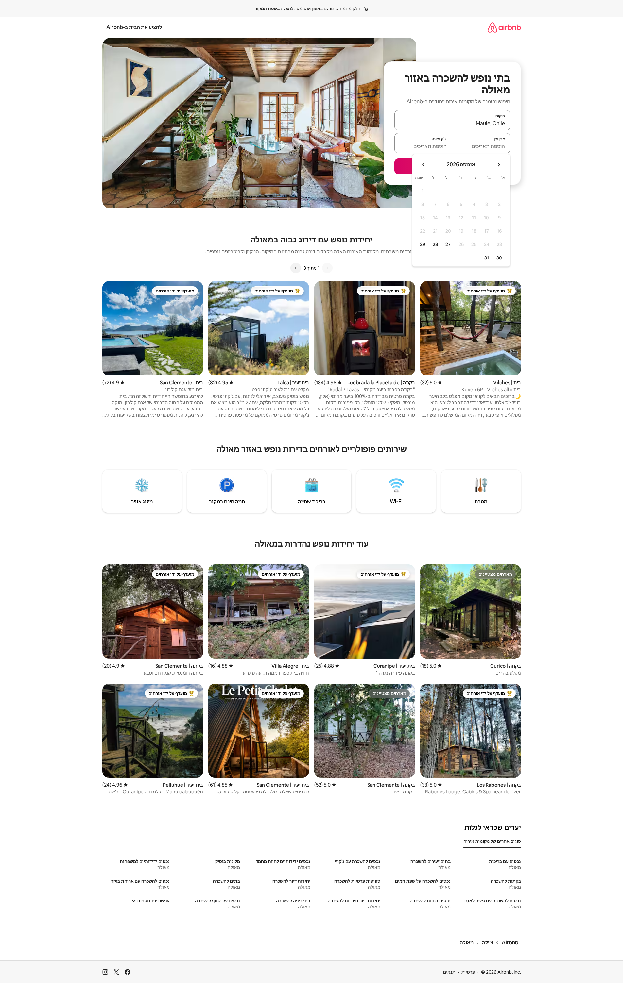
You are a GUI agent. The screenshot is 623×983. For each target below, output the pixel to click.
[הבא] (295, 268)
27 (448, 244)
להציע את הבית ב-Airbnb (134, 27)
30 (499, 258)
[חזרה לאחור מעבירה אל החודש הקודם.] (499, 165)
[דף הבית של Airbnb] (504, 27)
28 (435, 244)
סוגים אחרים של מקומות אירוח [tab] (492, 841)
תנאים (449, 972)
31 (486, 258)
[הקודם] (327, 268)
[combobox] (452, 123)
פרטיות (468, 972)
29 (422, 244)
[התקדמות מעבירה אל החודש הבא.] (423, 165)
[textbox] (481, 146)
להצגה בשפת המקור (274, 8)
